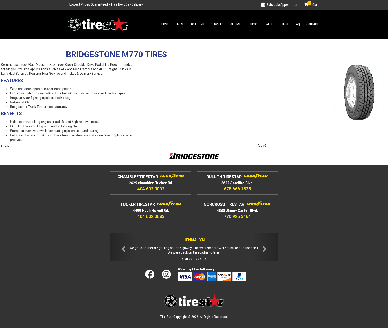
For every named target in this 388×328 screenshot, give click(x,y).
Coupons (253, 24)
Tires (179, 24)
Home (165, 24)
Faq (297, 24)
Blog (285, 24)
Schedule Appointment (283, 5)
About (270, 24)
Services (217, 24)
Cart (313, 5)
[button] (123, 247)
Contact (312, 24)
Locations (197, 24)
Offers (235, 24)
